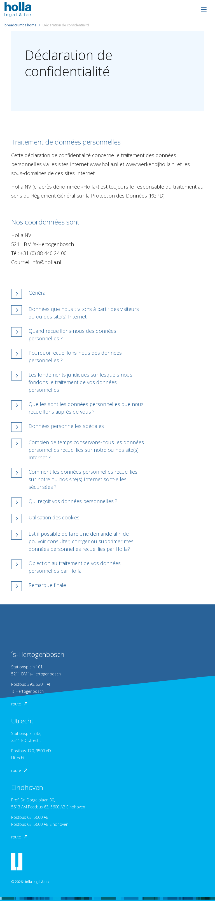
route (16, 704)
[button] (78, 294)
